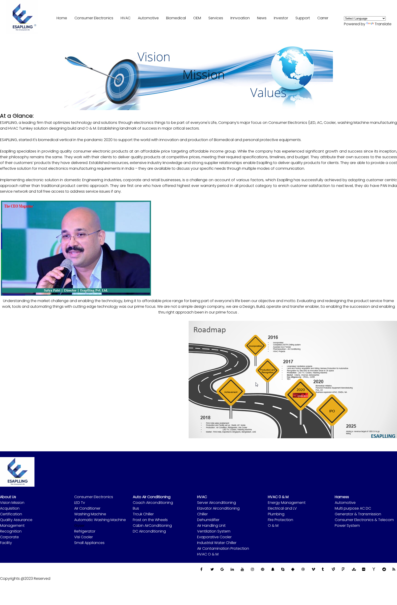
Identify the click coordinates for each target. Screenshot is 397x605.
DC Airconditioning (149, 531)
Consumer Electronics (93, 497)
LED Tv (79, 502)
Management (12, 525)
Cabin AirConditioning (152, 525)
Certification (11, 514)
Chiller (202, 514)
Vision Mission (12, 502)
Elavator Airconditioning (218, 508)
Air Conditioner (87, 508)
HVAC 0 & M (278, 497)
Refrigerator (84, 531)
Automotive (345, 502)
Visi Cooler (83, 537)
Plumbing (276, 514)
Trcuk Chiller (143, 514)
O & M (273, 525)
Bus (136, 508)
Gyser (79, 525)
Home (62, 18)
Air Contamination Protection (223, 548)
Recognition (11, 531)
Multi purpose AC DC (353, 508)
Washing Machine (90, 514)
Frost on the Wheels (150, 519)
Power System (347, 525)
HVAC (125, 18)
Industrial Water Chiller (216, 542)
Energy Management (287, 502)
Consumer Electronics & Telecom (364, 519)
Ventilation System (213, 531)
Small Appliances (89, 542)
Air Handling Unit (211, 525)
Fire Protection (280, 519)
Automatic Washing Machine (100, 519)
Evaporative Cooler (214, 537)
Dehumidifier (208, 519)
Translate (383, 24)
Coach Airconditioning (153, 502)
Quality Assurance (16, 519)
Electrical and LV (282, 508)
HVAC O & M (207, 554)
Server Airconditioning (216, 502)
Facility (6, 542)
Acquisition (10, 508)
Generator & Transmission (358, 514)
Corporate (9, 537)
